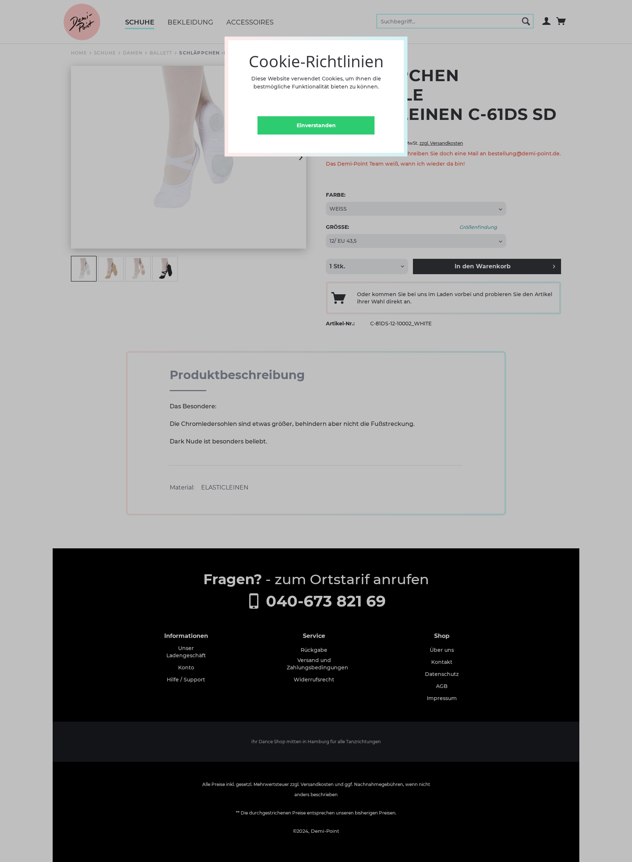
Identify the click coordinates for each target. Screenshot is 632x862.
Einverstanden (316, 125)
